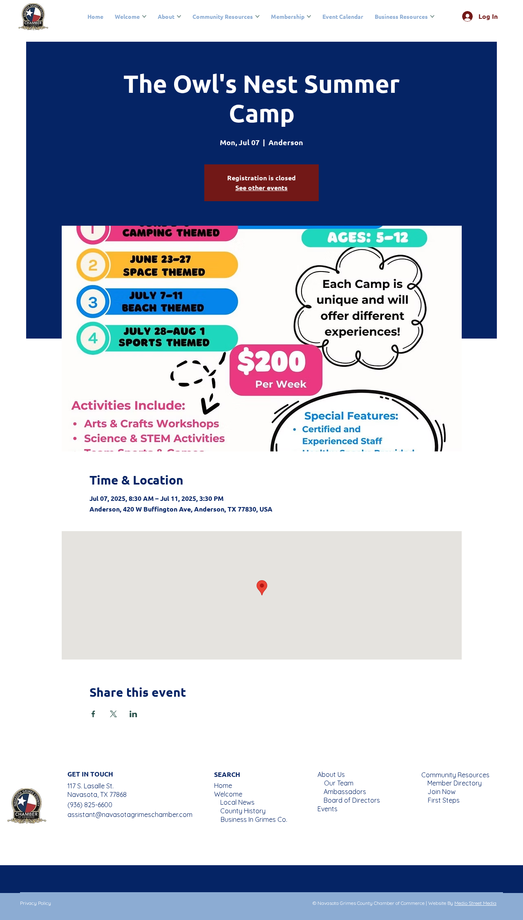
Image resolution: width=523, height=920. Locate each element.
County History (243, 811)
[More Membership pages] (309, 16)
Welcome (228, 794)
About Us (331, 774)
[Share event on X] (113, 714)
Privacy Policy (35, 903)
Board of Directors (352, 800)
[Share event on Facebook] (93, 714)
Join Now (441, 792)
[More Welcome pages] (144, 16)
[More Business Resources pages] (432, 16)
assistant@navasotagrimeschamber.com (129, 814)
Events (327, 809)
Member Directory (454, 783)
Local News (237, 802)
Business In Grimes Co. (254, 819)
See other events (261, 187)
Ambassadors (345, 792)
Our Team (338, 783)
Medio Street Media (475, 903)
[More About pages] (179, 16)
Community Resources (455, 775)
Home (223, 785)
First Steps (444, 800)
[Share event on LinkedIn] (133, 714)
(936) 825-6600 (89, 805)
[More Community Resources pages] (257, 16)
